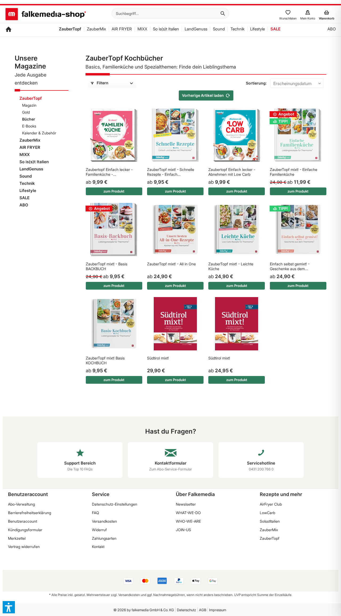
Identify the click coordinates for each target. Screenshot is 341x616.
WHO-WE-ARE (188, 521)
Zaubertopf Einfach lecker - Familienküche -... (109, 172)
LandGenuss (31, 168)
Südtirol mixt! (158, 358)
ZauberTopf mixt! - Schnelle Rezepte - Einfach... (170, 172)
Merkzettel (17, 538)
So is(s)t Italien (34, 161)
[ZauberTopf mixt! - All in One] (175, 229)
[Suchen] (222, 13)
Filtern (102, 83)
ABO (23, 204)
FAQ (95, 512)
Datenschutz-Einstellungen (114, 504)
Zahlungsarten (104, 538)
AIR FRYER (29, 147)
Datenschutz (186, 610)
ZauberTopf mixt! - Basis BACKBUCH (106, 266)
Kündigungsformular (25, 529)
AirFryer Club (271, 504)
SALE (24, 197)
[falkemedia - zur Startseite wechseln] (45, 14)
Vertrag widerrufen (24, 546)
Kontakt (98, 546)
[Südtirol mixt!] (175, 323)
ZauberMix (29, 140)
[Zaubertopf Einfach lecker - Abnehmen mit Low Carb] (236, 135)
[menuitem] (170, 13)
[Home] (8, 30)
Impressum (217, 610)
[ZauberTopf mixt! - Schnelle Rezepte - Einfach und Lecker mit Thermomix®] (175, 135)
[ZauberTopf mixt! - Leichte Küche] (236, 229)
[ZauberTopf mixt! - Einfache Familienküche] (298, 135)
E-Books (29, 126)
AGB (202, 610)
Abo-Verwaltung (21, 504)
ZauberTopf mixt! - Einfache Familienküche (293, 172)
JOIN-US (183, 529)
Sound (25, 176)
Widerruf (99, 529)
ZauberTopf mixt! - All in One (171, 264)
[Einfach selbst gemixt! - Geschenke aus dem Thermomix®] (298, 229)
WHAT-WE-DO (188, 512)
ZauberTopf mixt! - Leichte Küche (230, 266)
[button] (9, 607)
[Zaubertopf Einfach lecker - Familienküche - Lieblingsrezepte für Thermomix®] (114, 135)
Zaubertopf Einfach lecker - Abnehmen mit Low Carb (231, 172)
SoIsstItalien (270, 521)
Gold (26, 112)
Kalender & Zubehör (39, 133)
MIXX (24, 154)
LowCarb (267, 512)
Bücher (28, 119)
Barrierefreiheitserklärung (29, 512)
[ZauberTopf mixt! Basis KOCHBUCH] (114, 323)
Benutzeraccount (22, 521)
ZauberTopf (30, 98)
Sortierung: (256, 83)
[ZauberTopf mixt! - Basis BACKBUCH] (114, 229)
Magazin (29, 105)
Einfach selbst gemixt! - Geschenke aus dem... (290, 266)
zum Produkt (113, 191)
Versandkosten (104, 521)
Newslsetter (186, 504)
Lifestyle (27, 190)
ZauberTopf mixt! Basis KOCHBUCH (105, 360)
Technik (27, 183)
